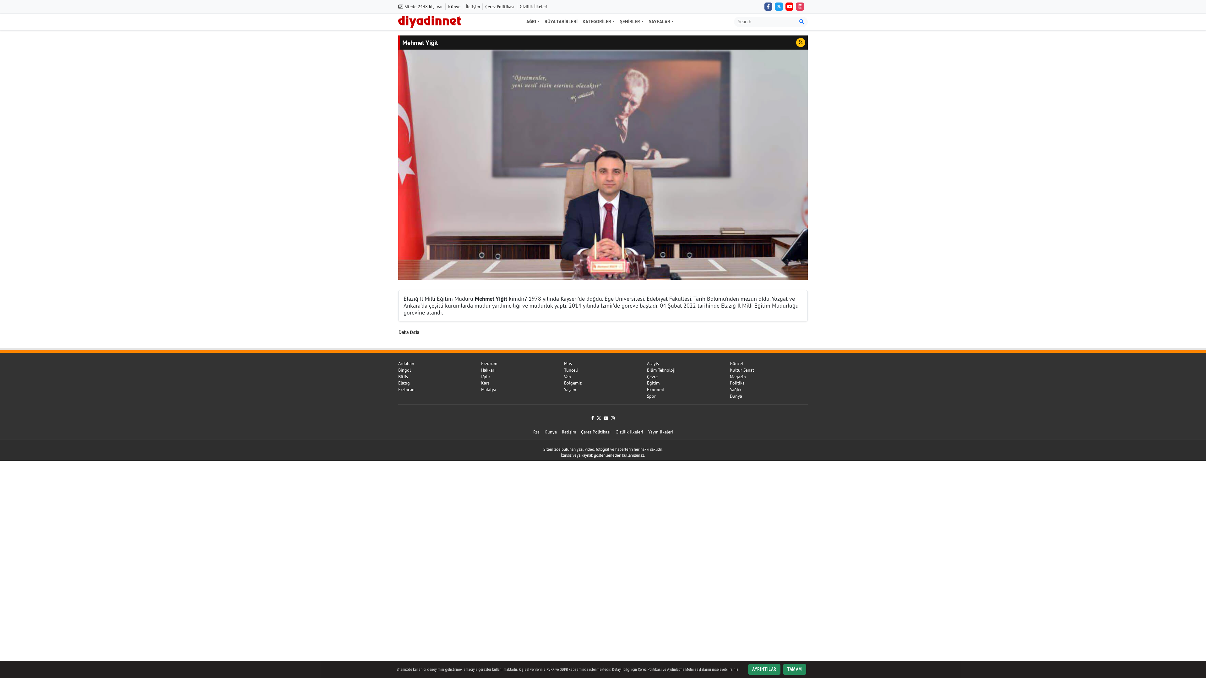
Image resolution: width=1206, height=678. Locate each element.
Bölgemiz (573, 383)
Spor (651, 396)
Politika (737, 383)
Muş (568, 363)
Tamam (794, 669)
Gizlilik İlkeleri (533, 6)
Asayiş (653, 363)
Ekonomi (655, 389)
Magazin (738, 376)
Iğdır (485, 376)
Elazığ (404, 383)
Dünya (736, 396)
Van (567, 376)
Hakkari (488, 370)
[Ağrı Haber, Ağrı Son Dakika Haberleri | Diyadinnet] (429, 21)
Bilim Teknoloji (661, 370)
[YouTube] (789, 7)
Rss (536, 432)
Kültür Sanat (742, 370)
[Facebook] (768, 7)
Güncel (736, 363)
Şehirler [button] (630, 21)
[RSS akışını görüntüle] (800, 42)
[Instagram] (800, 7)
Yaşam (570, 389)
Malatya (488, 389)
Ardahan (406, 363)
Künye (454, 6)
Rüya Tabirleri (561, 21)
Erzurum (489, 363)
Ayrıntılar (764, 669)
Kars (485, 383)
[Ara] (802, 22)
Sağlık (736, 389)
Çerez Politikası (499, 6)
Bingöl (404, 370)
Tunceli (571, 370)
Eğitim (653, 383)
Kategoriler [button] (597, 21)
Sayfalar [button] (659, 21)
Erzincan (406, 389)
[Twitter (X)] (779, 7)
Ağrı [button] (531, 21)
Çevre (652, 376)
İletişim (473, 6)
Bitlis (403, 376)
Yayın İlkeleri (660, 432)
